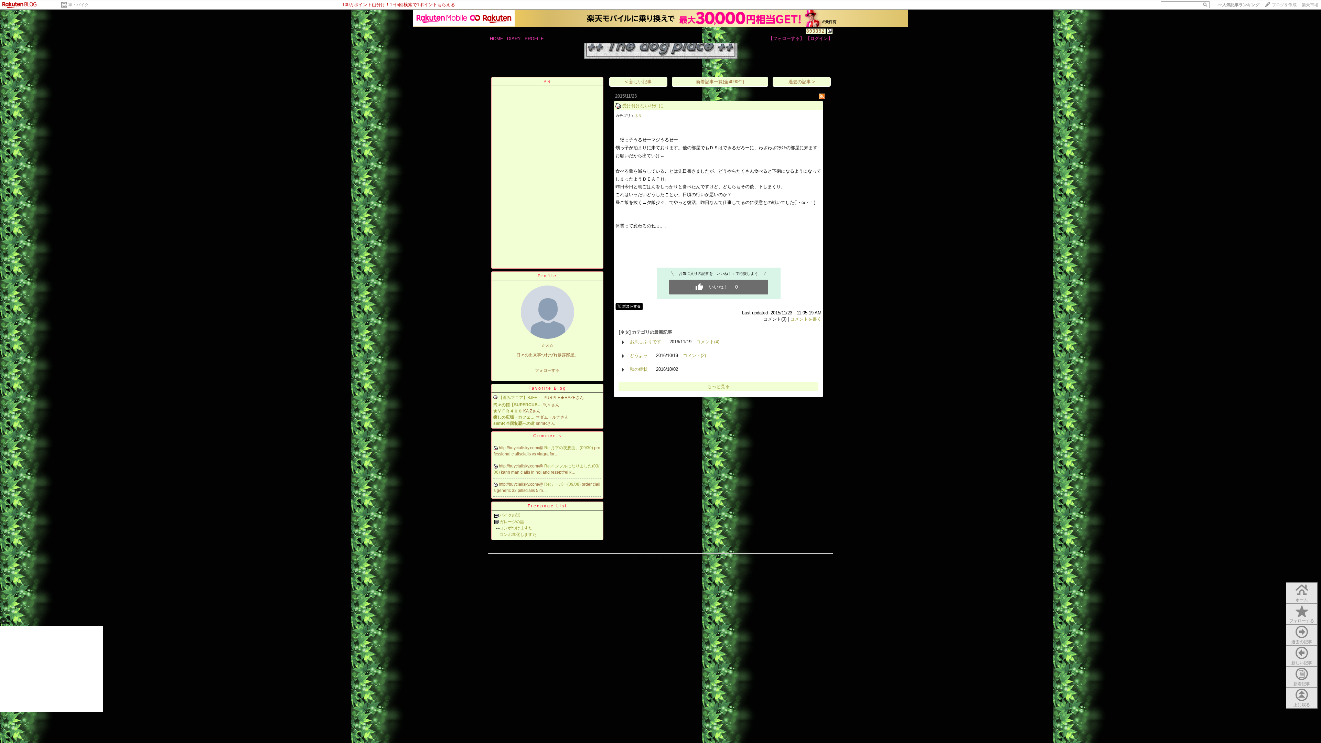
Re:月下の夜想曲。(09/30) (569, 447)
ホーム (1302, 599)
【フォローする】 (786, 38)
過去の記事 (1301, 641)
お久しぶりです (645, 341)
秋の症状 (639, 369)
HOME (496, 38)
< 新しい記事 (638, 81)
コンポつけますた (516, 528)
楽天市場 (1310, 4)
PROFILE (534, 38)
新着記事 (1301, 683)
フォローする (1301, 620)
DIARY (514, 38)
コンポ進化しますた (518, 534)
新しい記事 (1301, 662)
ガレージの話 (512, 521)
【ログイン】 (819, 38)
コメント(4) (707, 341)
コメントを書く (805, 319)
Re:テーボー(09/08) (563, 484)
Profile (547, 275)
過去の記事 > (801, 81)
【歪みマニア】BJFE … (520, 397)
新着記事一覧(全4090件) (720, 81)
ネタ (638, 116)
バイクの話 (510, 515)
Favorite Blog (547, 388)
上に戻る (1301, 704)
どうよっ (639, 355)
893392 (815, 31)
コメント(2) (694, 355)
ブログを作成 (1284, 4)
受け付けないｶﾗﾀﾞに (642, 105)
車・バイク (78, 4)
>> (1238, 4)
